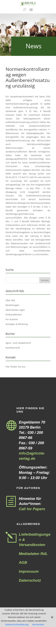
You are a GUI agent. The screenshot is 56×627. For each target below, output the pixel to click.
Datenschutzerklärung (16, 624)
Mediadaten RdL (33, 554)
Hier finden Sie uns (16, 366)
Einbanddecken (14, 314)
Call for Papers (32, 509)
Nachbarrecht (13, 347)
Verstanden (38, 624)
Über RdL (10, 300)
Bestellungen (12, 305)
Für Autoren (12, 319)
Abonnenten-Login (15, 309)
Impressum (29, 571)
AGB (23, 562)
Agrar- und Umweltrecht (18, 342)
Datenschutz (30, 580)
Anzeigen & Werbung (17, 324)
